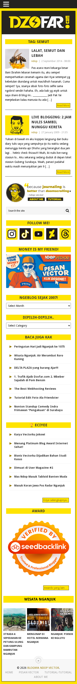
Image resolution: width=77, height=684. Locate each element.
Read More (63, 105)
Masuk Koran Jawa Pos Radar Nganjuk (39, 485)
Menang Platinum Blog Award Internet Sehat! (41, 445)
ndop (34, 61)
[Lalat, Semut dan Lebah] (17, 59)
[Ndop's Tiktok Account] (25, 234)
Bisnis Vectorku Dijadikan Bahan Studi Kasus (40, 457)
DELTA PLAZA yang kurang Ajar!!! (36, 367)
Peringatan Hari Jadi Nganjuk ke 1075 (39, 346)
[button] (6, 4)
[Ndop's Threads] (65, 234)
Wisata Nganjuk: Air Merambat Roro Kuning (38, 357)
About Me (41, 676)
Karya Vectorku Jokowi (29, 434)
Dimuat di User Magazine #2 (33, 467)
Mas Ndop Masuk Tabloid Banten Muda (40, 476)
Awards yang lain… (56, 587)
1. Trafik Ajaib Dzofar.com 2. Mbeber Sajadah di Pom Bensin (39, 378)
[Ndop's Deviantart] (52, 234)
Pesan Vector (29, 672)
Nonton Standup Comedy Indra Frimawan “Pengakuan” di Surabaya (38, 408)
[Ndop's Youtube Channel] (38, 234)
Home (9, 672)
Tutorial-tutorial (58, 672)
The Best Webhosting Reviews (35, 388)
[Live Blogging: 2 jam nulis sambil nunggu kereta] (17, 125)
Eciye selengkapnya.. (55, 500)
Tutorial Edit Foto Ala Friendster (36, 397)
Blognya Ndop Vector (43, 667)
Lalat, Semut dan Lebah (48, 53)
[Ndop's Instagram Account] (12, 234)
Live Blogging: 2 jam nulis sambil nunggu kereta (51, 122)
